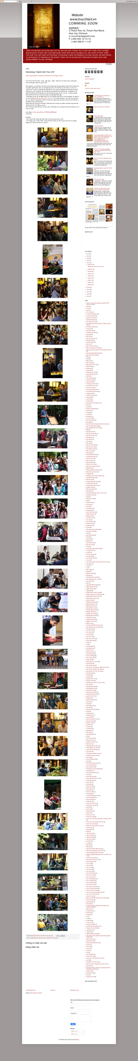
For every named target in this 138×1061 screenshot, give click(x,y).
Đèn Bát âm (89, 437)
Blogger (77, 1039)
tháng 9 (90, 271)
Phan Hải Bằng (90, 655)
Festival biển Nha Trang (92, 481)
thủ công (88, 757)
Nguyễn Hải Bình (90, 611)
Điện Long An (89, 460)
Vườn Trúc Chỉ (90, 956)
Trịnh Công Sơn (90, 861)
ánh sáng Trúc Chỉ (91, 321)
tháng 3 (90, 280)
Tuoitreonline (89, 911)
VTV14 (88, 948)
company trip (89, 393)
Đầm (87, 429)
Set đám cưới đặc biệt (92, 709)
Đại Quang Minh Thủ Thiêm (93, 428)
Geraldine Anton (90, 495)
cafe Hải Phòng (90, 378)
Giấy (87, 496)
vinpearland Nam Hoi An (92, 942)
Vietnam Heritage (90, 924)
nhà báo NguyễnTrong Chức (93, 625)
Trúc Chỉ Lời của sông (92, 886)
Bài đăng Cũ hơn (74, 990)
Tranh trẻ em (89, 815)
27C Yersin (89, 312)
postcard (88, 677)
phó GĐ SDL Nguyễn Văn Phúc (94, 669)
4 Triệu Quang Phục (91, 314)
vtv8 (87, 952)
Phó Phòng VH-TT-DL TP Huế (94, 671)
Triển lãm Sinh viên (91, 857)
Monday (88, 575)
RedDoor (88, 698)
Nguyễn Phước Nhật (91, 615)
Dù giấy (88, 412)
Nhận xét (75, 1034)
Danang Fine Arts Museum (93, 403)
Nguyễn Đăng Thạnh (91, 610)
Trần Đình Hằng (90, 837)
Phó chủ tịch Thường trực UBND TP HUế (96, 667)
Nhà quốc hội (89, 629)
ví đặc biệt (89, 920)
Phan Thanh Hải (90, 657)
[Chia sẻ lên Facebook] (62, 936)
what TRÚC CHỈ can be (92, 962)
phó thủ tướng (90, 673)
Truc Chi (88, 863)
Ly (87, 567)
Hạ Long (88, 504)
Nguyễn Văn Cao (90, 621)
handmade (89, 510)
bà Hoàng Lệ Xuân (91, 332)
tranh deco (89, 782)
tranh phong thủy (90, 797)
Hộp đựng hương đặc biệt (93, 529)
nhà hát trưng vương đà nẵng (93, 627)
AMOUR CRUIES (98, 126)
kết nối (88, 537)
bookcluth (88, 370)
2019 (88, 258)
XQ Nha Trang (90, 973)
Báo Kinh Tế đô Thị (91, 346)
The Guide (89, 751)
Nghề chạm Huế (90, 588)
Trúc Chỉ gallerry (90, 880)
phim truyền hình (90, 665)
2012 (88, 296)
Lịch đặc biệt (89, 556)
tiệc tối (88, 761)
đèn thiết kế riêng (90, 449)
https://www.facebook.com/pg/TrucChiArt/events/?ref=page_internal (44, 75)
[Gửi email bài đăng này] (57, 936)
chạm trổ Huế (89, 382)
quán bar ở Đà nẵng (91, 692)
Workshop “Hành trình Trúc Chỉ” (43, 98)
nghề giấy (88, 590)
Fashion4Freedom (91, 477)
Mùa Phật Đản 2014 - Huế (93, 579)
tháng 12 (90, 264)
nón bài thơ (89, 633)
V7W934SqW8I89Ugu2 (45, 112)
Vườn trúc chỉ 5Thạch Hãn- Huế (94, 958)
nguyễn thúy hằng (91, 619)
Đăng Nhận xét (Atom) (36, 993)
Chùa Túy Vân (90, 387)
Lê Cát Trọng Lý (90, 554)
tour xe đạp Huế (90, 767)
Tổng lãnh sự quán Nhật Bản (93, 768)
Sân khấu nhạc (90, 705)
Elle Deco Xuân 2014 (91, 472)
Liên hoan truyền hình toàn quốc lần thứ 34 (97, 562)
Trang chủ (52, 990)
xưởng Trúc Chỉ (90, 976)
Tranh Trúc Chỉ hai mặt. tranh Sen (95, 822)
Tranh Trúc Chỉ (90, 816)
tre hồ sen (88, 841)
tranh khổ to (89, 790)
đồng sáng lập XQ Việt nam (93, 470)
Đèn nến (88, 443)
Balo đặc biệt (89, 340)
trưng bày (88, 903)
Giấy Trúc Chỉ (89, 498)
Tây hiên (88, 732)
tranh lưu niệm (90, 791)
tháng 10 (90, 269)
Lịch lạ (88, 560)
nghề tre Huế (89, 600)
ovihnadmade (89, 648)
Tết (87, 736)
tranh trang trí (89, 811)
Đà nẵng (88, 422)
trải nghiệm (89, 770)
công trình (88, 397)
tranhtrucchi (89, 829)
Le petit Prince (90, 550)
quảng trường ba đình (92, 694)
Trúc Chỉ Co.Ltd (90, 875)
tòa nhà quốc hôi (90, 765)
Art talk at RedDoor (91, 327)
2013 (88, 294)
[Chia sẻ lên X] (60, 936)
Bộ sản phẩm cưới (91, 374)
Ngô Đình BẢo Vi (90, 606)
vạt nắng (88, 914)
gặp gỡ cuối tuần (90, 489)
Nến (87, 583)
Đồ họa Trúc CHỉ (90, 464)
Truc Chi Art (89, 867)
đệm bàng (89, 452)
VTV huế (88, 946)
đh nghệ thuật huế (34, 937)
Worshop (56, 937)
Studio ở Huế (89, 723)
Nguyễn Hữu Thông (91, 613)
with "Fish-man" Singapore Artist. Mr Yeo (96, 964)
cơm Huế (88, 399)
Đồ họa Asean (90, 462)
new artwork (89, 581)
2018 (88, 260)
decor (87, 404)
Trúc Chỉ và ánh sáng (91, 890)
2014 (88, 291)
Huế (87, 533)
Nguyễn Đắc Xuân (91, 608)
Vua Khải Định (90, 954)
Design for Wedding (91, 408)
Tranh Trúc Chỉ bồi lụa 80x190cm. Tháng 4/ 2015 (98, 818)
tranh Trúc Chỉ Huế (91, 824)
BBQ (87, 357)
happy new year (90, 514)
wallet (87, 960)
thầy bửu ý (89, 744)
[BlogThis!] (59, 936)
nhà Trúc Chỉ (89, 631)
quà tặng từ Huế (90, 690)
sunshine (88, 724)
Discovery (88, 410)
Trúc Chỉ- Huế (90, 896)
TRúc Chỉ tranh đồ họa (92, 888)
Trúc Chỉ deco (90, 877)
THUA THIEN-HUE (91, 759)
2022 (88, 254)
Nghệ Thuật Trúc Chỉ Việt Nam (94, 594)
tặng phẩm (89, 730)
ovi (87, 644)
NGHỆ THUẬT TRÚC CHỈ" (93, 596)
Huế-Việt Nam (90, 535)
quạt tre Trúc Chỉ (90, 696)
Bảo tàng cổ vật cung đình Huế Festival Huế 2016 (99, 350)
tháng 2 (90, 282)
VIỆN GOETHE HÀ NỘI (92, 933)
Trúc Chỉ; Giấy (90, 900)
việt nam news (90, 939)
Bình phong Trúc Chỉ (91, 364)
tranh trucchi (89, 827)
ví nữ (87, 918)
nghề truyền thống (91, 602)
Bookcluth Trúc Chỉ (91, 372)
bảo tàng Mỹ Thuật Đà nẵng (93, 353)
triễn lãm (88, 846)
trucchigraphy (89, 902)
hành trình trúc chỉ (42, 937)
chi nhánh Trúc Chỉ (91, 385)
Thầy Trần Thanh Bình (92, 749)
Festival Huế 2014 (91, 483)
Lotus (87, 565)
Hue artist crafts (90, 531)
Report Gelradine (90, 700)
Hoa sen (88, 519)
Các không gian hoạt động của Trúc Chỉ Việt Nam (102, 96)
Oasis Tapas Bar (90, 640)
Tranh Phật (89, 793)
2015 (88, 289)
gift (87, 500)
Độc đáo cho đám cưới (92, 466)
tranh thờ (88, 809)
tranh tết (88, 807)
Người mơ (89, 623)
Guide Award (89, 502)
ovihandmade (89, 646)
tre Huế (88, 843)
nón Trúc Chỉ (89, 636)
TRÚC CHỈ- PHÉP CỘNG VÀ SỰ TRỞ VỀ (96, 898)
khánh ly (88, 541)
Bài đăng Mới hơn (30, 990)
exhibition (88, 473)
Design (88, 406)
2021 (88, 256)
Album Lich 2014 (90, 317)
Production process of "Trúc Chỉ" (94, 682)
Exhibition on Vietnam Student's (94, 475)
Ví (86, 916)
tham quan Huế (90, 738)
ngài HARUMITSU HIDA (92, 585)
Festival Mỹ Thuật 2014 (92, 485)
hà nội (88, 506)
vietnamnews (89, 930)
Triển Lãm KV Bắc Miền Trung (94, 848)
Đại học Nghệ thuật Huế (92, 426)
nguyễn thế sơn (90, 617)
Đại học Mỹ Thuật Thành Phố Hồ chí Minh (97, 424)
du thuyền (88, 416)
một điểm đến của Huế (92, 577)
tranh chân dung (90, 776)
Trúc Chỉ (88, 865)
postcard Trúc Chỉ (90, 678)
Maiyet (88, 571)
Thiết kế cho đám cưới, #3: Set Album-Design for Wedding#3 (102, 189)
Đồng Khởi (89, 468)
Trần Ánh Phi (89, 833)
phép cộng (89, 659)
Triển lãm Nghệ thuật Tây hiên (94, 852)
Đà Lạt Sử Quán (90, 420)
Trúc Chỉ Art (89, 871)
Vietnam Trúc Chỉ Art (91, 928)
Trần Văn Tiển (90, 839)
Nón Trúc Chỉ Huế (91, 638)
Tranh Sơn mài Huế (91, 805)
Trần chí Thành (90, 835)
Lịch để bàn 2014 (90, 558)
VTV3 (87, 950)
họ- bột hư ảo (89, 518)
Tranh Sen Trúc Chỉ (91, 803)
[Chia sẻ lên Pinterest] (64, 936)
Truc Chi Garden (90, 882)
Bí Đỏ (87, 359)
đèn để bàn (89, 439)
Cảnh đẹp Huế (90, 380)
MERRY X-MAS (90, 573)
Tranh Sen (89, 801)
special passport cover (92, 719)
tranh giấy (88, 784)
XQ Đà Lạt (89, 971)
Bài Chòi (88, 336)
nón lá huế (89, 634)
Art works (88, 328)
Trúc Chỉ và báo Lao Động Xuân (94, 892)
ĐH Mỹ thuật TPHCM (91, 454)
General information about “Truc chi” (95, 493)
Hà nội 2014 (89, 508)
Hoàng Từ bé (89, 523)
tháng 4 (90, 278)
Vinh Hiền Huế (90, 941)
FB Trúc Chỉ (89, 479)
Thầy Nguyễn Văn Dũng (92, 746)
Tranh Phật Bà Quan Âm (92, 795)
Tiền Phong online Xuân (92, 763)
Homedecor (89, 525)
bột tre (88, 376)
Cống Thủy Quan (90, 395)
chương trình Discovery (92, 391)
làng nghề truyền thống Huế (93, 548)
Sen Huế (88, 707)
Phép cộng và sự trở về (92, 661)
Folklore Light (89, 487)
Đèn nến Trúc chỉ (90, 447)
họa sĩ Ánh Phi (90, 521)
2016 (88, 287)
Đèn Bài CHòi (89, 431)
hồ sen (88, 527)
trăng (87, 831)
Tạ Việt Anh (89, 728)
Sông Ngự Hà (89, 715)
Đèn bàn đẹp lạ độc (91, 433)
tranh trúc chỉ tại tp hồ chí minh (94, 825)
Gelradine (88, 491)
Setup (87, 711)
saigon (88, 703)
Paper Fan (89, 650)
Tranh (87, 774)
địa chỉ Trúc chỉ (90, 458)
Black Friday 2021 (98, 116)
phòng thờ (89, 675)
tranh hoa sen (89, 788)
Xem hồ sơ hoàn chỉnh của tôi (92, 88)
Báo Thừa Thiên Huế (91, 355)
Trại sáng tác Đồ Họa (91, 772)
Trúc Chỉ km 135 (90, 884)
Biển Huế (88, 360)
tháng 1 (90, 284)
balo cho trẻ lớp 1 (90, 338)
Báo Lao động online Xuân (93, 348)
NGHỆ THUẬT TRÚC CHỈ (92, 592)
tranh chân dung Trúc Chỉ (92, 778)
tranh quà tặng (90, 799)
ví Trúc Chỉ (89, 922)
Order (87, 642)
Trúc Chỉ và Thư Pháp (92, 894)
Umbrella (88, 912)
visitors (88, 944)
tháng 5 (90, 276)
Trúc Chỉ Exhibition (91, 878)
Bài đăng (75, 1031)
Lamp (87, 546)
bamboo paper (90, 342)
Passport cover (90, 652)
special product (90, 721)
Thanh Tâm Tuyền (91, 742)
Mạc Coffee (89, 569)
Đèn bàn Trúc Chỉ (90, 435)
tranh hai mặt (89, 786)
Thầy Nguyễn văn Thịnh (92, 747)
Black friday (89, 366)
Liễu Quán (89, 564)
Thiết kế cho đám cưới (92, 755)
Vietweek (88, 932)
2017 (88, 262)
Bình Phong (89, 362)
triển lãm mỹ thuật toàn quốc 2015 (95, 850)
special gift (89, 717)
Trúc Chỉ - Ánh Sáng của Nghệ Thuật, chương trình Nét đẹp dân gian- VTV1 (102, 150)
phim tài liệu (89, 663)
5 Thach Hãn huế (90, 316)
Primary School (90, 680)
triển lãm (88, 845)
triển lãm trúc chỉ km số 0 (92, 859)
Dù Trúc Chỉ (89, 418)
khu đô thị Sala (90, 542)
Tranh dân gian (90, 780)
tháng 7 (90, 273)
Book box (88, 368)
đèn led (88, 441)
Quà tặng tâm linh (90, 688)
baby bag (88, 334)
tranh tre (88, 813)
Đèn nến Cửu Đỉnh (91, 445)
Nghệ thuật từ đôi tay (91, 598)
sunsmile (88, 726)
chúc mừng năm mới (91, 389)
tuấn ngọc (88, 909)
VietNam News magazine (92, 926)
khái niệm (88, 539)
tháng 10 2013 (90, 740)
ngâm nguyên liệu (91, 586)
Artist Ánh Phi (89, 330)
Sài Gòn (88, 701)
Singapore (89, 713)
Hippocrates (89, 516)
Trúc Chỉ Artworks (90, 873)
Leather (88, 552)
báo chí (88, 344)
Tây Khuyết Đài (90, 734)
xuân (87, 975)
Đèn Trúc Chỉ (89, 451)
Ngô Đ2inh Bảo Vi (91, 604)
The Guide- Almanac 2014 (93, 753)
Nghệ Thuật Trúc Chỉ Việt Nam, (102, 107)
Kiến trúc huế (50, 937)
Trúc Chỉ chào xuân (99, 179)
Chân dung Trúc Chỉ (91, 383)
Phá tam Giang (90, 654)
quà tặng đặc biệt (90, 686)
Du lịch (88, 414)
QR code (88, 684)
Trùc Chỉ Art (89, 869)
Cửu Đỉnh (88, 401)
